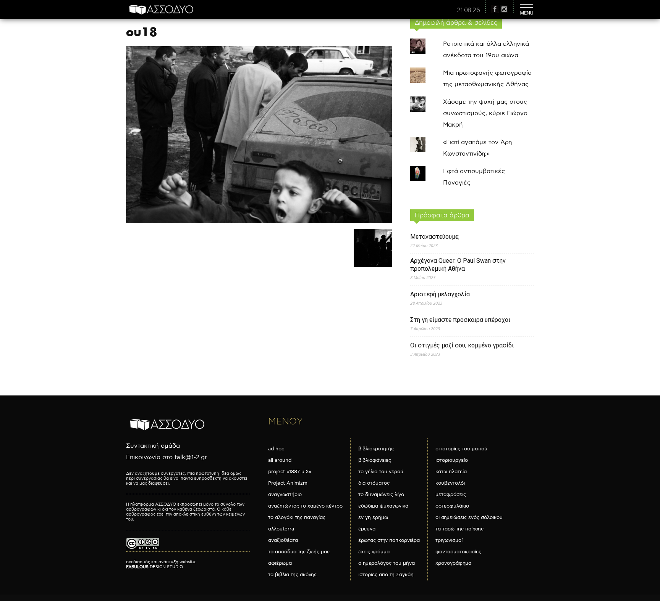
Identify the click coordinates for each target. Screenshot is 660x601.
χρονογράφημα (453, 563)
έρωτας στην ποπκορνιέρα (389, 540)
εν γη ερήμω (373, 517)
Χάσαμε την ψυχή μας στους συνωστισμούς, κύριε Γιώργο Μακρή (485, 113)
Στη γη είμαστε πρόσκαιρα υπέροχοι (460, 319)
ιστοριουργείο (451, 460)
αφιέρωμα (280, 563)
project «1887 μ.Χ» (289, 472)
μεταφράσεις (450, 495)
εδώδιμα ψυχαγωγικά (383, 506)
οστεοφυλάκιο (452, 506)
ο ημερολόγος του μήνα (386, 563)
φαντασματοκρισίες (458, 552)
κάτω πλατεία (451, 472)
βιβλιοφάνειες (374, 460)
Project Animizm (287, 483)
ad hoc (276, 449)
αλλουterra (281, 529)
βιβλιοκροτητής (376, 449)
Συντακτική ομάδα (153, 446)
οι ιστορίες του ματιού (461, 449)
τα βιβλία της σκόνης (292, 575)
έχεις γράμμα (374, 552)
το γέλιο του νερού (380, 472)
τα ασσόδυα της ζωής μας (299, 552)
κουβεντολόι (450, 483)
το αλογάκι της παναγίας (296, 517)
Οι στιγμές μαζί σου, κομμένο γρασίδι (462, 345)
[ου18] (259, 221)
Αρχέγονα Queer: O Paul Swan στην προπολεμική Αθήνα (458, 264)
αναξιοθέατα (283, 540)
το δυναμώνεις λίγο (381, 495)
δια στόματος (374, 483)
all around (279, 460)
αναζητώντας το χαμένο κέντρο (305, 506)
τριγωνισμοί (449, 540)
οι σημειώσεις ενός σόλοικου (469, 517)
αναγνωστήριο (285, 495)
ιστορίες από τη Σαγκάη (386, 575)
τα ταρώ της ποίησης (459, 529)
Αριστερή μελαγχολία (440, 294)
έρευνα (366, 529)
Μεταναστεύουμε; (434, 236)
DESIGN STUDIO (154, 566)
